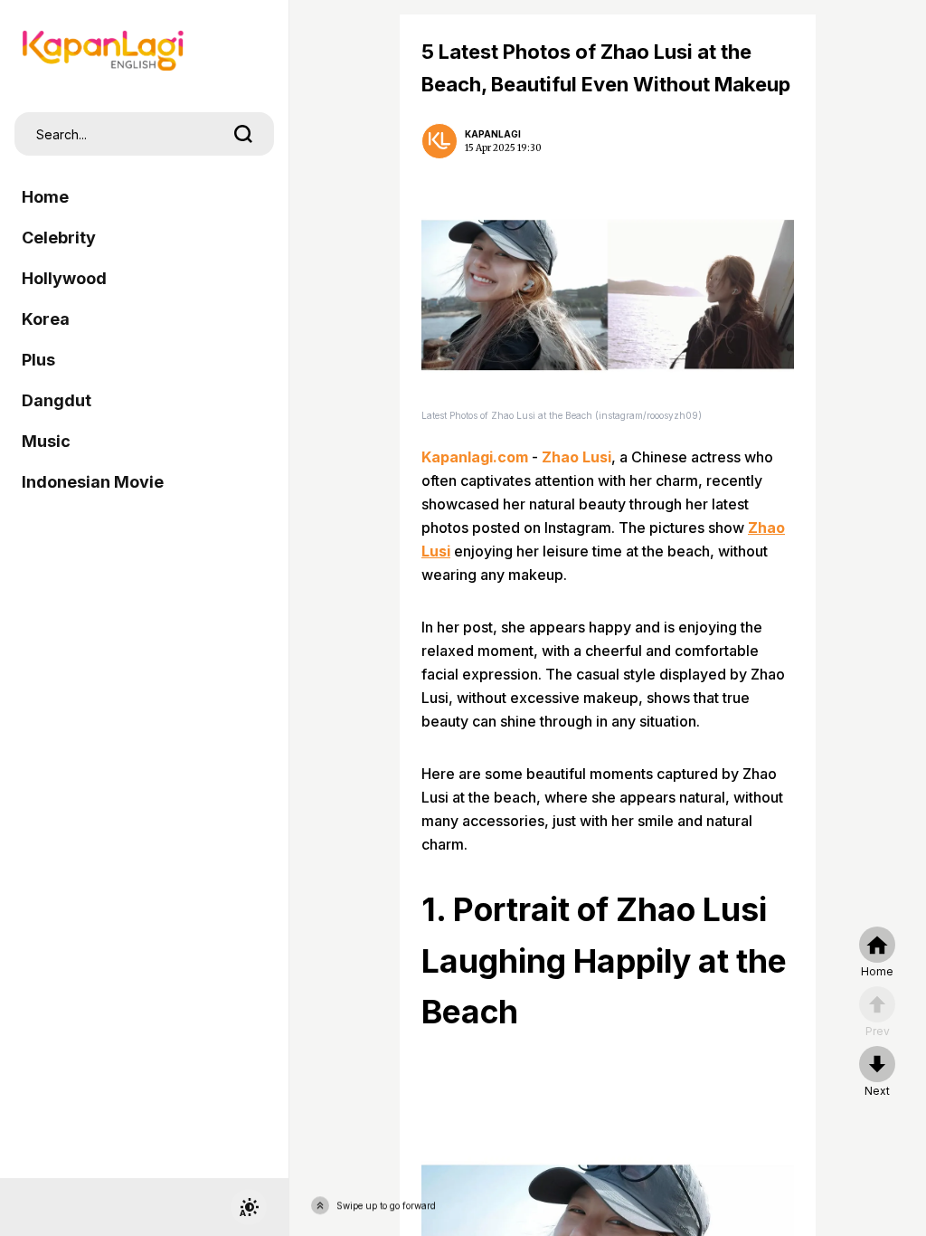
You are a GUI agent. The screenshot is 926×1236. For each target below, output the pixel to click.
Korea (46, 318)
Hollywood (64, 278)
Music (46, 441)
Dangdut (56, 400)
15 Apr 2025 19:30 (503, 148)
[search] (243, 134)
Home (45, 196)
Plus (38, 359)
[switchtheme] (249, 1207)
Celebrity (59, 237)
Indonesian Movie (93, 481)
